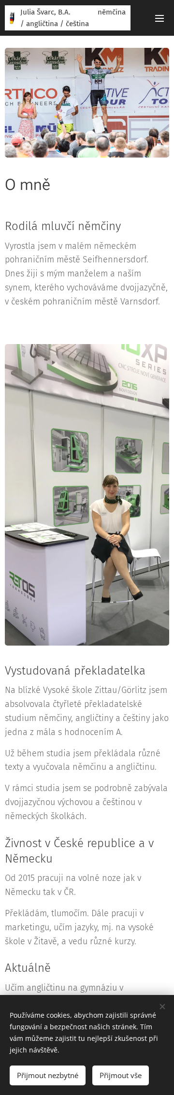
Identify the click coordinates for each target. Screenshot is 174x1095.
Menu (159, 18)
